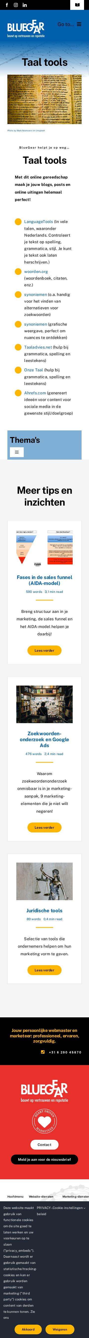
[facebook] (7, 5)
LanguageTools (38, 221)
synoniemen (35, 294)
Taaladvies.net (38, 347)
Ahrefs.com (35, 393)
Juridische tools (44, 911)
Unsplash (40, 130)
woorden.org (36, 271)
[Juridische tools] (44, 866)
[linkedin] (25, 5)
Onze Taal (33, 370)
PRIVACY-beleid (44, 1211)
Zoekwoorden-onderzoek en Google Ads (44, 739)
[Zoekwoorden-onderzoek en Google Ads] (44, 689)
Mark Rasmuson (24, 130)
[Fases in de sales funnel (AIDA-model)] (44, 533)
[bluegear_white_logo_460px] (25, 21)
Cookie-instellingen (68, 1208)
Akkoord (28, 1329)
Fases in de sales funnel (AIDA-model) (44, 580)
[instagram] (16, 5)
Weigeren (60, 1329)
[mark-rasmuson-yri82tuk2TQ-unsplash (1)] (44, 76)
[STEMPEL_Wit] (44, 1110)
